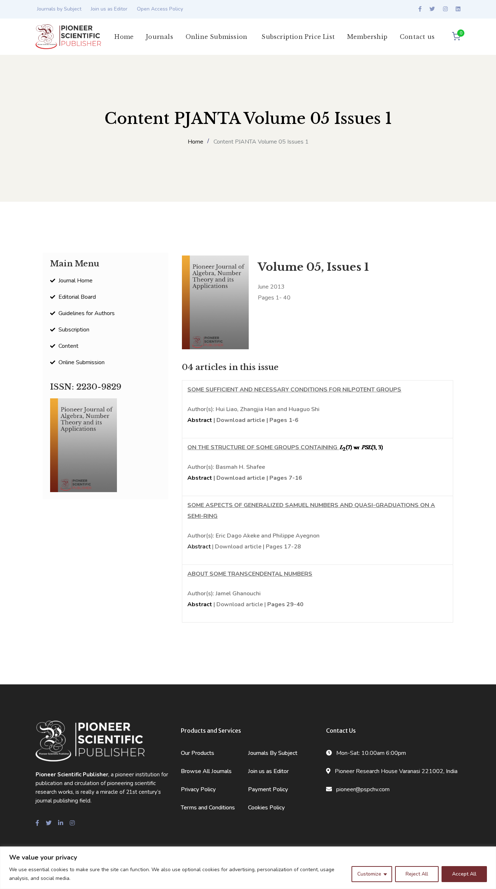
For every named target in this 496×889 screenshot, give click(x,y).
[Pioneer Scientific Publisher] (68, 36)
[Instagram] (445, 9)
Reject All (417, 873)
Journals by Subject (59, 8)
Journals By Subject (272, 753)
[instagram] (72, 823)
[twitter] (49, 823)
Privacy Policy (198, 789)
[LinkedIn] (458, 9)
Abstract (199, 420)
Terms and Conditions (208, 808)
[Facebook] (420, 9)
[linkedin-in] (60, 823)
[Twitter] (432, 9)
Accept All (464, 873)
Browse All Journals (206, 771)
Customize (369, 873)
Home (195, 142)
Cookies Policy (266, 808)
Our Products (197, 753)
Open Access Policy (160, 8)
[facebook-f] (37, 823)
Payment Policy (268, 789)
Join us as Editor (109, 8)
